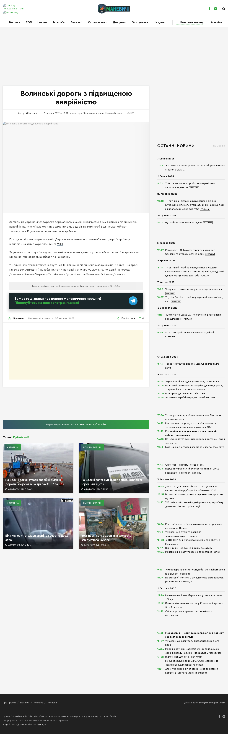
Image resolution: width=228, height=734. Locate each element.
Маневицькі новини (93, 113)
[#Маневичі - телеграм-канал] (133, 300)
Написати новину (191, 22)
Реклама (38, 702)
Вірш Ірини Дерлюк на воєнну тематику (188, 548)
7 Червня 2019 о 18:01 (56, 113)
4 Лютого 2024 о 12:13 (19, 545)
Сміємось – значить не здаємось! (184, 465)
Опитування (140, 22)
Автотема (13, 447)
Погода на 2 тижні (13, 8)
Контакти (53, 702)
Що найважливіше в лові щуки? (184, 222)
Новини (42, 22)
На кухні (159, 22)
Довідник (119, 22)
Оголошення (96, 22)
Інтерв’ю (59, 22)
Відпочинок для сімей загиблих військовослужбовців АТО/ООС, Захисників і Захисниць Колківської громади (192, 661)
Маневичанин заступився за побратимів (189, 552)
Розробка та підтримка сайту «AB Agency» (24, 724)
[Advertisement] (114, 57)
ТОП (29, 22)
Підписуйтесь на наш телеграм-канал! (47, 303)
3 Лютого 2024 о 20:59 (96, 545)
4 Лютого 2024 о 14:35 (95, 489)
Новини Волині (113, 113)
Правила (25, 702)
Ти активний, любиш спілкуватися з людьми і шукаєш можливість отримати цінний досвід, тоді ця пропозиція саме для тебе (194, 205)
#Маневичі (31, 113)
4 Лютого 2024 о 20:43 (20, 489)
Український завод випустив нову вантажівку (192, 381)
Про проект (9, 702)
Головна (14, 22)
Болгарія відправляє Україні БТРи (185, 393)
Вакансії (76, 22)
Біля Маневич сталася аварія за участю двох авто (194, 447)
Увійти (217, 22)
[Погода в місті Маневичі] (18, 5)
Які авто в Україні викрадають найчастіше (190, 397)
